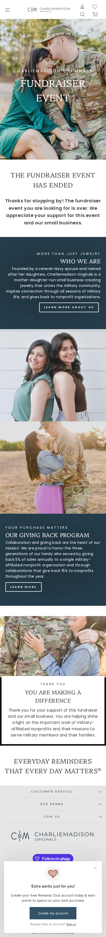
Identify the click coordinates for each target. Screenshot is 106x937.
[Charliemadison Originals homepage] (49, 9)
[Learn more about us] (53, 283)
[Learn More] (53, 560)
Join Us (51, 817)
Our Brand (52, 804)
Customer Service (52, 791)
